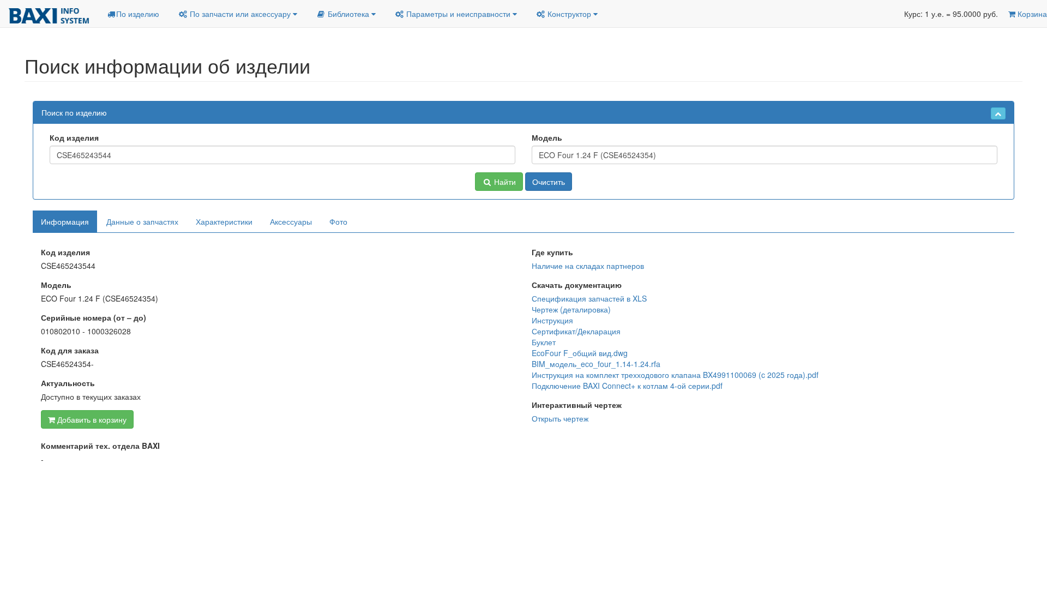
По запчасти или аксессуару (240, 13)
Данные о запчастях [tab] (142, 221)
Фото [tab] (338, 221)
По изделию (137, 13)
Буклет (544, 341)
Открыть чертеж (560, 418)
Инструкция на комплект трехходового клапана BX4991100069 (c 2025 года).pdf (675, 374)
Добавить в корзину (91, 419)
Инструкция (552, 320)
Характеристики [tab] (224, 221)
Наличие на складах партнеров (588, 265)
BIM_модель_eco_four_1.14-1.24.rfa (596, 363)
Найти (504, 181)
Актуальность (68, 382)
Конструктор (569, 13)
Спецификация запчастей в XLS (589, 298)
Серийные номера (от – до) (93, 317)
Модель (547, 137)
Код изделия (74, 137)
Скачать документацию (577, 284)
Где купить (552, 252)
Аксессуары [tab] (291, 221)
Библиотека (348, 13)
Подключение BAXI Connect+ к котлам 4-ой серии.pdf (627, 385)
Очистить (548, 181)
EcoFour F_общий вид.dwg (580, 352)
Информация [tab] (65, 221)
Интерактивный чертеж (577, 404)
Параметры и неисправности (458, 13)
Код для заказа (70, 350)
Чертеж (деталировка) (571, 309)
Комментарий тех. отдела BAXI (100, 445)
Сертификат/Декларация (576, 331)
